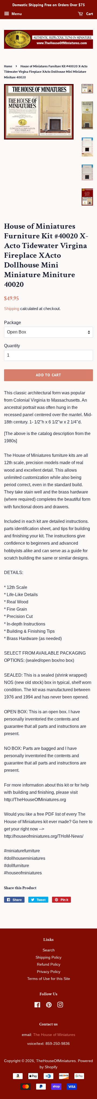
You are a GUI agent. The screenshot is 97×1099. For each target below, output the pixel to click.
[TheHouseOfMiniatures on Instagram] (60, 1006)
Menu (16, 14)
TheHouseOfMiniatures (56, 1061)
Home (8, 66)
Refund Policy (48, 964)
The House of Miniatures (54, 1035)
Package (12, 322)
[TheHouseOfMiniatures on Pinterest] (49, 1006)
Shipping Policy (48, 957)
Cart (89, 13)
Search (49, 950)
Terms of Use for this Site (48, 979)
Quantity (12, 345)
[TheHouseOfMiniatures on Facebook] (37, 1006)
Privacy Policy (48, 972)
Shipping (11, 308)
